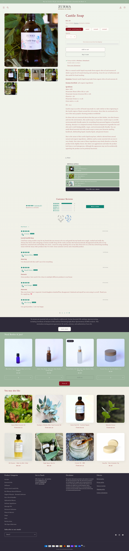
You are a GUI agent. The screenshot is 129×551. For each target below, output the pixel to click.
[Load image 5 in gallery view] (10, 88)
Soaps (6, 515)
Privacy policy (100, 482)
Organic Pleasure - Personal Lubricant (15, 494)
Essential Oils (8, 482)
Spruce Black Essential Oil (81, 174)
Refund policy (100, 479)
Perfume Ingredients (10, 503)
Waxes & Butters (9, 512)
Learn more (64, 329)
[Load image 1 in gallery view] (10, 75)
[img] (25, 231)
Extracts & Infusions (10, 509)
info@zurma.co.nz (42, 480)
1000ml (96, 29)
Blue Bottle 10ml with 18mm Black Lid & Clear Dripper (18, 369)
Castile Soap (78, 167)
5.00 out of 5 (38, 205)
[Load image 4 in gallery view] (51, 75)
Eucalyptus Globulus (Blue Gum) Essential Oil (86, 181)
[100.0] (68, 218)
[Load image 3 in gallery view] (38, 75)
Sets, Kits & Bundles (10, 497)
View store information (73, 65)
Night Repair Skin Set (49, 463)
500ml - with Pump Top (74, 29)
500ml (87, 29)
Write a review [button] (95, 206)
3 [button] (64, 313)
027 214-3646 (41, 483)
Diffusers (7, 485)
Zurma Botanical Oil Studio (66, 549)
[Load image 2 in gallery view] (24, 75)
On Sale (6, 479)
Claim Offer (92, 189)
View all (64, 383)
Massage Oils (8, 506)
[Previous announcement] (3, 1)
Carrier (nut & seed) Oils (11, 488)
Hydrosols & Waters (10, 500)
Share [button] (68, 158)
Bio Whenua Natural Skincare (12, 491)
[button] (4, 8)
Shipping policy (101, 489)
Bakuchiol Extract (110, 425)
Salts (5, 518)
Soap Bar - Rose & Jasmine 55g (110, 463)
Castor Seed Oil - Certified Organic (79, 425)
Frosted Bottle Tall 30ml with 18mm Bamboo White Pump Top (80, 369)
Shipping (76, 23)
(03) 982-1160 (43, 482)
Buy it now (85, 55)
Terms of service (101, 486)
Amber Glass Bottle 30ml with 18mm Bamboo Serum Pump (49, 369)
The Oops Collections (10, 524)
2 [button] (62, 313)
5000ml (104, 29)
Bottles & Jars (8, 521)
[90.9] (61, 218)
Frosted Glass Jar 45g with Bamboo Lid (110, 369)
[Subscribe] (35, 534)
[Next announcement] (126, 1)
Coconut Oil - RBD (80, 463)
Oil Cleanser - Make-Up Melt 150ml (18, 463)
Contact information (102, 493)
